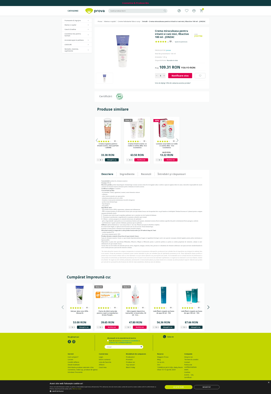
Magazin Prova (162, 357)
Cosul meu (102, 367)
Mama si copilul (110, 21)
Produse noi (130, 362)
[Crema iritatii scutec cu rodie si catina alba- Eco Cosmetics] (137, 128)
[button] (105, 391)
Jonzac (168, 50)
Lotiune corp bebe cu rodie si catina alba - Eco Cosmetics (167, 145)
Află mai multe (76, 389)
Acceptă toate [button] (178, 387)
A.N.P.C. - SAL (189, 375)
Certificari (188, 377)
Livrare (70, 359)
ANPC (186, 370)
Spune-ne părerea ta (181, 42)
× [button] (268, 382)
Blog (159, 359)
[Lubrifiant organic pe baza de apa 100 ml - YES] (191, 295)
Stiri (158, 365)
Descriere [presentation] (107, 174)
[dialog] (135, 387)
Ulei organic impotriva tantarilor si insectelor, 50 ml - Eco (135, 313)
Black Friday (130, 367)
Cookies (187, 372)
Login (101, 357)
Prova (100, 21)
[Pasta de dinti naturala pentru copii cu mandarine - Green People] (107, 295)
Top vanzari (130, 365)
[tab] (109, 174)
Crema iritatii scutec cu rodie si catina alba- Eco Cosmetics (137, 145)
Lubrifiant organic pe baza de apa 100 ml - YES (191, 312)
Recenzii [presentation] (146, 174)
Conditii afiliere (73, 362)
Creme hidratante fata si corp (129, 21)
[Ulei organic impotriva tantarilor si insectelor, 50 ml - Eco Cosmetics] (135, 295)
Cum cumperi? (73, 357)
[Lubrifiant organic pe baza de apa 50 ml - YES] (163, 295)
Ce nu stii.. (161, 362)
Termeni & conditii (191, 359)
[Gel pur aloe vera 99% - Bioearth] (79, 295)
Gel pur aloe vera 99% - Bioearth (80, 312)
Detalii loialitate (74, 365)
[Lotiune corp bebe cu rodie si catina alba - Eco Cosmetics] (166, 128)
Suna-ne (170, 337)
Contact (187, 362)
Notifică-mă (141, 160)
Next (208, 307)
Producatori (130, 357)
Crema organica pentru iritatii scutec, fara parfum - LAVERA (108, 145)
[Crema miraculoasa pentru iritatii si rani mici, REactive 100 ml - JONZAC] (104, 78)
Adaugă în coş (111, 160)
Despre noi (188, 357)
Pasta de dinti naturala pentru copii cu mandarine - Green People (108, 313)
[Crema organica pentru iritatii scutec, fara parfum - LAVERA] (108, 128)
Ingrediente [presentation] (127, 174)
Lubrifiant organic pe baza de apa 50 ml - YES (163, 312)
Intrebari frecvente (75, 372)
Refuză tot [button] (207, 387)
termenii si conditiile (130, 341)
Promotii (129, 359)
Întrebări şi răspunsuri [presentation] (172, 174)
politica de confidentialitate (120, 342)
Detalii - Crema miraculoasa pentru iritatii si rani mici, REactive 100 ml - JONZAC (173, 21)
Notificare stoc (180, 75)
